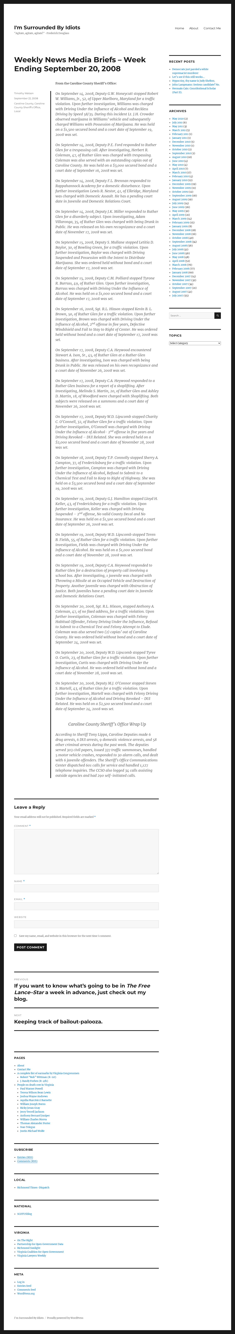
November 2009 (181, 188)
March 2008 (179, 264)
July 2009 (177, 203)
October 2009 (180, 191)
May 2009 (178, 211)
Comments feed (26, 1289)
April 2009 (178, 214)
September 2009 (181, 195)
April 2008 (178, 261)
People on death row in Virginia (35, 1084)
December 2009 (181, 184)
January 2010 (179, 180)
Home (179, 28)
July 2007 (177, 295)
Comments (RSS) (27, 1161)
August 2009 (179, 199)
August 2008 (179, 245)
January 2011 (179, 138)
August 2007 (179, 291)
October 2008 (180, 238)
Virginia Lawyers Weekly (31, 1255)
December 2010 (181, 141)
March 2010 (179, 172)
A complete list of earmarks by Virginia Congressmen (48, 1073)
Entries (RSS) (25, 1157)
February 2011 (180, 134)
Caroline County (23, 103)
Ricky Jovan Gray (30, 1107)
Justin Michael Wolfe (32, 1131)
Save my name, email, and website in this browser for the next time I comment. (65, 936)
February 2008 (180, 268)
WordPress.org (26, 1293)
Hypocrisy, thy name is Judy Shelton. (193, 80)
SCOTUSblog (24, 1214)
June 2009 (178, 207)
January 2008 (180, 272)
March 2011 (179, 130)
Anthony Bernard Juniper (35, 1115)
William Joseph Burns (33, 1104)
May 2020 (178, 118)
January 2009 (180, 226)
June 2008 (178, 253)
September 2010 (181, 153)
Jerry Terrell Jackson (32, 1111)
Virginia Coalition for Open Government (40, 1251)
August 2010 (179, 157)
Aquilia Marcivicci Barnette (36, 1100)
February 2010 (180, 176)
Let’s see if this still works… (188, 77)
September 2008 (181, 241)
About (193, 28)
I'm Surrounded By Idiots (47, 27)
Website (20, 917)
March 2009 (179, 218)
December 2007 (181, 276)
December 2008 (181, 230)
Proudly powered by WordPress (65, 1318)
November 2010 (181, 145)
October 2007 (180, 284)
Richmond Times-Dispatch (33, 1187)
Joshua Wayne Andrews (34, 1096)
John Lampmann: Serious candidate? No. (196, 84)
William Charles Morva (33, 1119)
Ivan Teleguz (27, 1127)
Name (19, 881)
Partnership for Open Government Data (40, 1244)
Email (19, 899)
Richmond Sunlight (28, 1248)
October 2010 (179, 149)
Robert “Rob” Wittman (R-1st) (38, 1077)
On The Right (25, 1240)
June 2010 (178, 161)
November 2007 (181, 280)
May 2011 (177, 126)
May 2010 (177, 164)
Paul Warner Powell (31, 1088)
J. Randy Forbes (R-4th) (34, 1081)
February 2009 (180, 222)
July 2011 (177, 122)
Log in (21, 1282)
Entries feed (24, 1285)
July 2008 (177, 249)
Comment (22, 826)
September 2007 (181, 288)
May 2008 (178, 257)
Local (17, 111)
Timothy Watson (24, 93)
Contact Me (212, 28)
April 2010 (178, 168)
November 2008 (181, 234)
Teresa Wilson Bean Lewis (35, 1092)
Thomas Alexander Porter (35, 1123)
